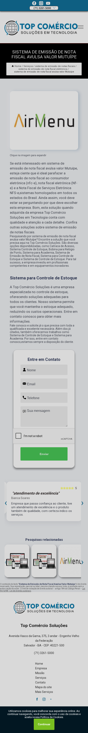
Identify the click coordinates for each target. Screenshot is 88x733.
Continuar (44, 724)
